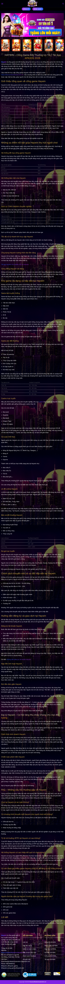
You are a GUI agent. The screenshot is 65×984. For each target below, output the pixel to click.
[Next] (60, 23)
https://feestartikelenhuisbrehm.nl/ (13, 948)
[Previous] (4, 23)
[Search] (63, 3)
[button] (2, 4)
